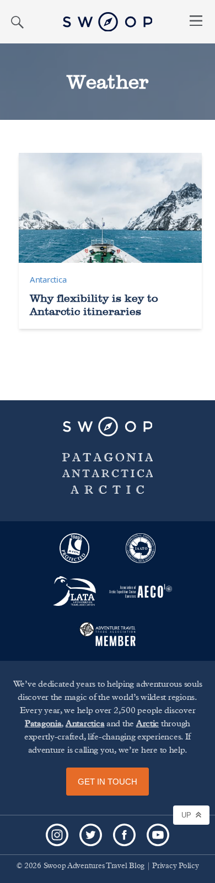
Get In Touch (107, 781)
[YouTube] (158, 835)
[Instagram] (57, 835)
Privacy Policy (175, 866)
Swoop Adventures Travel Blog (94, 866)
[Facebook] (124, 835)
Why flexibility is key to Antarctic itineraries (94, 304)
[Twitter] (90, 835)
